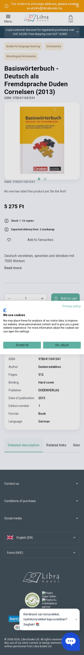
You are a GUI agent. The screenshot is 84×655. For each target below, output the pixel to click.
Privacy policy (71, 306)
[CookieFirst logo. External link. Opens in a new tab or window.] (4, 310)
